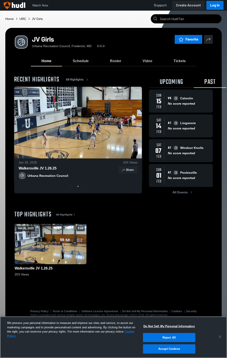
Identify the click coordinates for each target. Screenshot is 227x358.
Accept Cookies (169, 348)
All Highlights (75, 79)
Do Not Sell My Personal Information (145, 311)
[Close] (220, 337)
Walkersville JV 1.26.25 (38, 168)
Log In (215, 5)
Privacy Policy (39, 311)
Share (130, 169)
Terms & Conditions (65, 311)
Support (160, 5)
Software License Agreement (99, 311)
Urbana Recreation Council (47, 175)
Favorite (192, 39)
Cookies (177, 311)
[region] (113, 337)
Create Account (188, 5)
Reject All (169, 337)
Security (191, 311)
